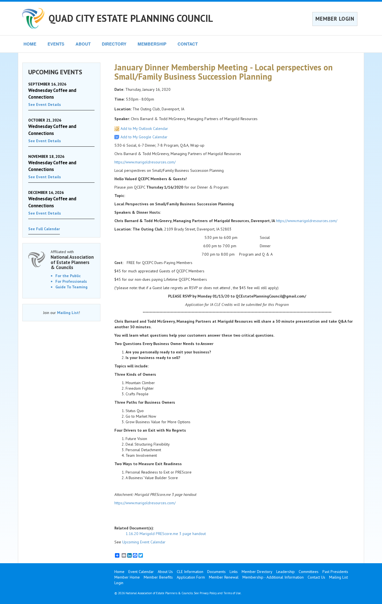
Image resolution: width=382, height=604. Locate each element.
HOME (29, 44)
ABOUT (83, 44)
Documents (216, 571)
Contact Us (316, 577)
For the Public (68, 275)
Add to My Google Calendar (144, 136)
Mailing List (68, 312)
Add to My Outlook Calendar (144, 128)
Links (234, 571)
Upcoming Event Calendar (144, 541)
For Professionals (71, 281)
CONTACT (188, 44)
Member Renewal (224, 577)
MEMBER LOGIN (334, 18)
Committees (309, 571)
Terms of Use (232, 593)
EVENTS (56, 44)
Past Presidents (335, 571)
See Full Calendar (44, 228)
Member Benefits (158, 577)
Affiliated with (72, 259)
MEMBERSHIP (152, 44)
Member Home (127, 577)
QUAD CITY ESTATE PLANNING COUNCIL (131, 18)
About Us (165, 571)
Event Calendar (141, 571)
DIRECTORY (114, 44)
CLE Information (190, 571)
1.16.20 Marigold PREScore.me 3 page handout (166, 533)
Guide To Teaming (71, 286)
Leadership (285, 571)
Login (118, 582)
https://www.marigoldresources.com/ (145, 162)
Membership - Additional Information (273, 577)
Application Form (191, 577)
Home (119, 571)
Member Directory (257, 571)
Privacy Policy (208, 593)
